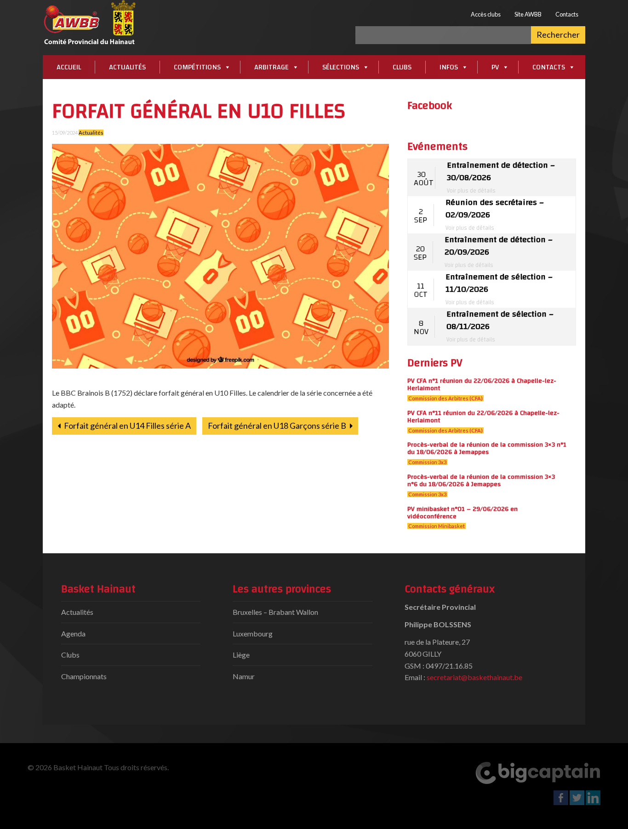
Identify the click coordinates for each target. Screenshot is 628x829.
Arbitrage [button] (271, 67)
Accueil (69, 67)
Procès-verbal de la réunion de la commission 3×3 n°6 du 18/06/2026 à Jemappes (481, 480)
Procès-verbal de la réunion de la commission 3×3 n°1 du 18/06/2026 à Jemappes (486, 448)
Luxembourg (253, 633)
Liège (241, 654)
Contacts (566, 14)
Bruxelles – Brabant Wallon (275, 612)
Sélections (340, 67)
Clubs (402, 67)
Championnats (84, 676)
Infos (449, 67)
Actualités (127, 67)
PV (495, 67)
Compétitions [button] (197, 67)
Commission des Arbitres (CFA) (445, 398)
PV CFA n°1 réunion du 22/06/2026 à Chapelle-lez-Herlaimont (481, 384)
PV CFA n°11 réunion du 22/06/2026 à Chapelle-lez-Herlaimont (483, 416)
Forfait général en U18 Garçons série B (278, 425)
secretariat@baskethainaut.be (474, 677)
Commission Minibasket (436, 526)
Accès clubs (486, 14)
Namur (244, 676)
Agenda (73, 633)
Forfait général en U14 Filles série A (127, 425)
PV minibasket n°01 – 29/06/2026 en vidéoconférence (462, 512)
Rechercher (558, 34)
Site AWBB (528, 14)
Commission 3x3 (427, 462)
